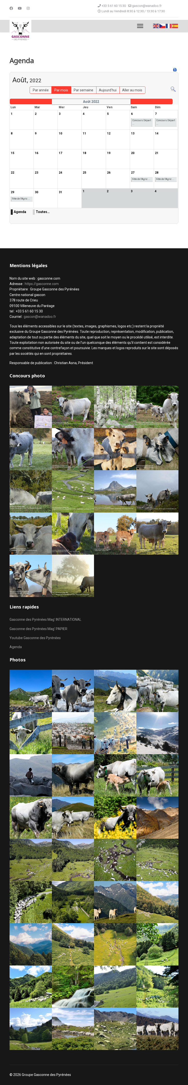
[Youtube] (20, 8)
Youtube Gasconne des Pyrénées (35, 638)
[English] (156, 26)
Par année (41, 90)
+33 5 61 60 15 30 (114, 6)
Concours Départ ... (141, 122)
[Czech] (162, 26)
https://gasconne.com (42, 284)
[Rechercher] (173, 89)
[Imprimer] (175, 70)
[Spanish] (175, 26)
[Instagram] (28, 8)
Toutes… (43, 212)
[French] (169, 26)
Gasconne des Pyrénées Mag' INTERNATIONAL (45, 619)
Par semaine (83, 90)
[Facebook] (11, 8)
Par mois (61, 90)
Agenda (20, 212)
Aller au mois (132, 90)
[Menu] (140, 26)
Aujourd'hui (108, 90)
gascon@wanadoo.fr (147, 6)
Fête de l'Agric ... (141, 179)
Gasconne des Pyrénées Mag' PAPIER (38, 629)
